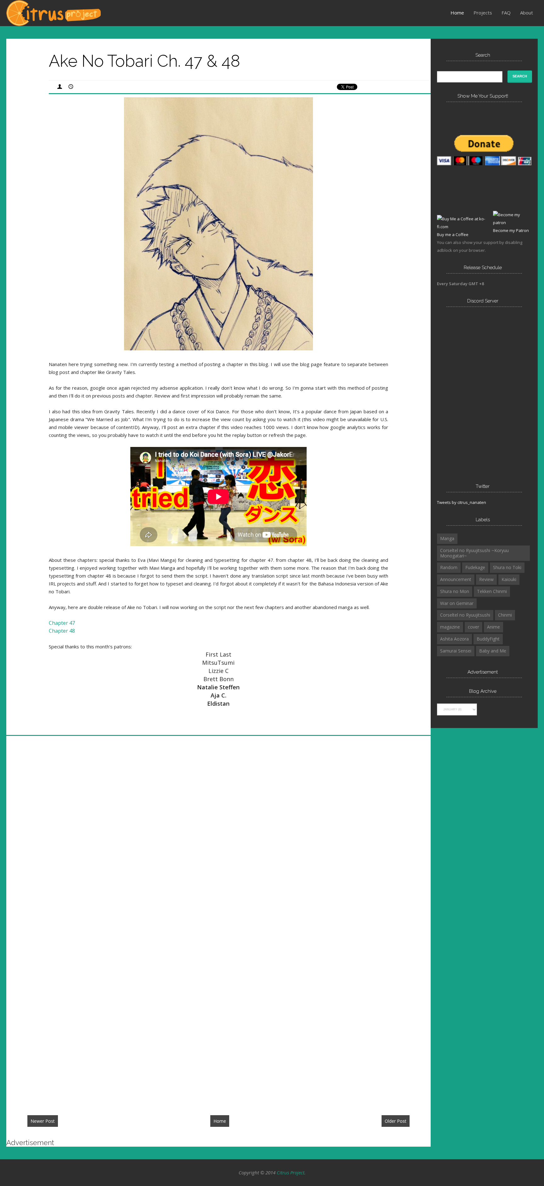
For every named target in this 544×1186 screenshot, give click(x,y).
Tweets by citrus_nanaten (461, 502)
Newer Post (43, 1121)
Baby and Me (492, 651)
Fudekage (475, 567)
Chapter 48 (62, 630)
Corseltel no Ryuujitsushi (465, 615)
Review (486, 579)
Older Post (395, 1121)
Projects (482, 12)
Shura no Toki (507, 567)
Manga (447, 538)
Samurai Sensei (455, 651)
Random (448, 567)
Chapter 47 (62, 622)
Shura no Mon (454, 591)
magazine (450, 627)
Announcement (455, 579)
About (526, 12)
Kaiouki (509, 579)
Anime (493, 627)
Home (457, 12)
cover (473, 627)
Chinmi (505, 615)
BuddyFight (488, 639)
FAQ (506, 12)
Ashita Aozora (454, 639)
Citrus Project (290, 1172)
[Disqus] (218, 835)
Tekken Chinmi (492, 591)
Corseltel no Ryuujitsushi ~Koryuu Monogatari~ (474, 553)
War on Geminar (456, 603)
